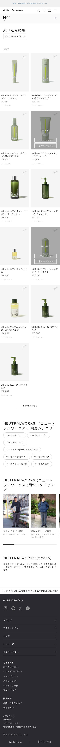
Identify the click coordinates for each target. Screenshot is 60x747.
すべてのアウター (14, 435)
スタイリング (9, 681)
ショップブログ (10, 685)
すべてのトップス (38, 435)
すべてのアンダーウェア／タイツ (22, 449)
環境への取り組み (11, 703)
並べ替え (46, 741)
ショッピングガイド (12, 671)
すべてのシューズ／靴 (16, 464)
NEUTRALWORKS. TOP (21, 591)
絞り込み (18, 741)
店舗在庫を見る (47, 145)
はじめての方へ (10, 666)
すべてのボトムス (14, 442)
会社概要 (7, 707)
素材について (9, 690)
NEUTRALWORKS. (13, 36)
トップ (5, 591)
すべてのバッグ (41, 456)
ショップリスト (10, 676)
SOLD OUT (45, 130)
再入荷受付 (46, 140)
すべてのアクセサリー (16, 456)
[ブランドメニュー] (55, 18)
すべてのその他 (41, 464)
